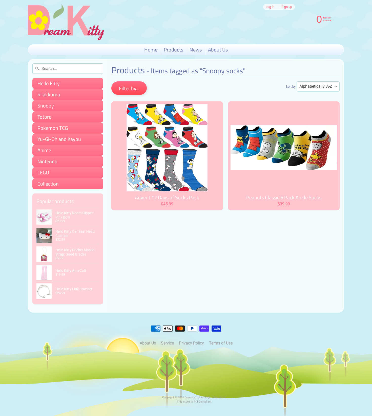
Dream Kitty (192, 397)
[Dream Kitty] (66, 22)
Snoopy (45, 106)
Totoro (44, 117)
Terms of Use (221, 343)
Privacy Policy (191, 343)
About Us (218, 49)
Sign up (286, 7)
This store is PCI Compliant (194, 401)
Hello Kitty (48, 83)
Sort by (291, 86)
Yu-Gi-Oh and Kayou (59, 139)
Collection (48, 184)
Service (167, 343)
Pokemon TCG (52, 128)
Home (150, 49)
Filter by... (129, 88)
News (196, 49)
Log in (270, 7)
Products (173, 49)
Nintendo (47, 161)
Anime (44, 150)
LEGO (43, 172)
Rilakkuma (48, 94)
